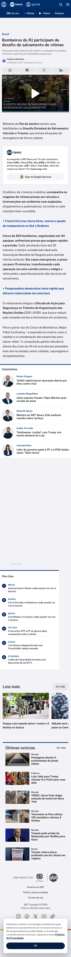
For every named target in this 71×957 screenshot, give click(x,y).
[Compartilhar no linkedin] (61, 70)
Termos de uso (35, 897)
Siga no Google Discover (38, 177)
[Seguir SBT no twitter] (35, 916)
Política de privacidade (35, 892)
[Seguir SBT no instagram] (18, 916)
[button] (26, 714)
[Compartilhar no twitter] (44, 70)
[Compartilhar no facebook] (27, 70)
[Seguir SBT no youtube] (44, 916)
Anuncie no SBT (35, 887)
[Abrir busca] (60, 4)
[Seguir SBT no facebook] (27, 916)
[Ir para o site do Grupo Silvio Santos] (30, 878)
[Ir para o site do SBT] (53, 878)
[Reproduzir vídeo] (35, 93)
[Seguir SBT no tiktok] (52, 916)
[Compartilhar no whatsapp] (10, 70)
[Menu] (67, 4)
